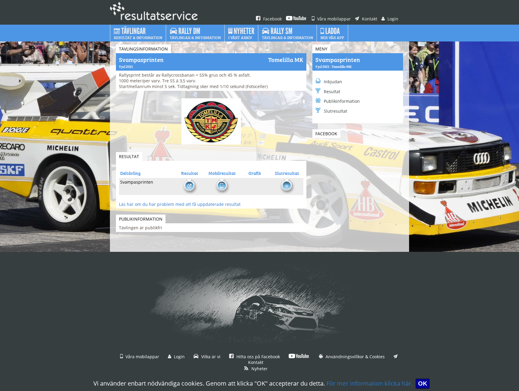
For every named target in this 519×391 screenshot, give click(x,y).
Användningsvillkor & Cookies (354, 356)
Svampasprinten (337, 59)
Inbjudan (333, 81)
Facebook (272, 19)
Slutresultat (335, 111)
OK (422, 383)
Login (392, 19)
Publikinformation (342, 101)
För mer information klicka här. (369, 383)
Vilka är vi (210, 356)
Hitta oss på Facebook (257, 356)
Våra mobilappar (333, 19)
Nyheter (259, 368)
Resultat (332, 91)
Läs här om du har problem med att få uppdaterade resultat (180, 204)
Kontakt (369, 19)
